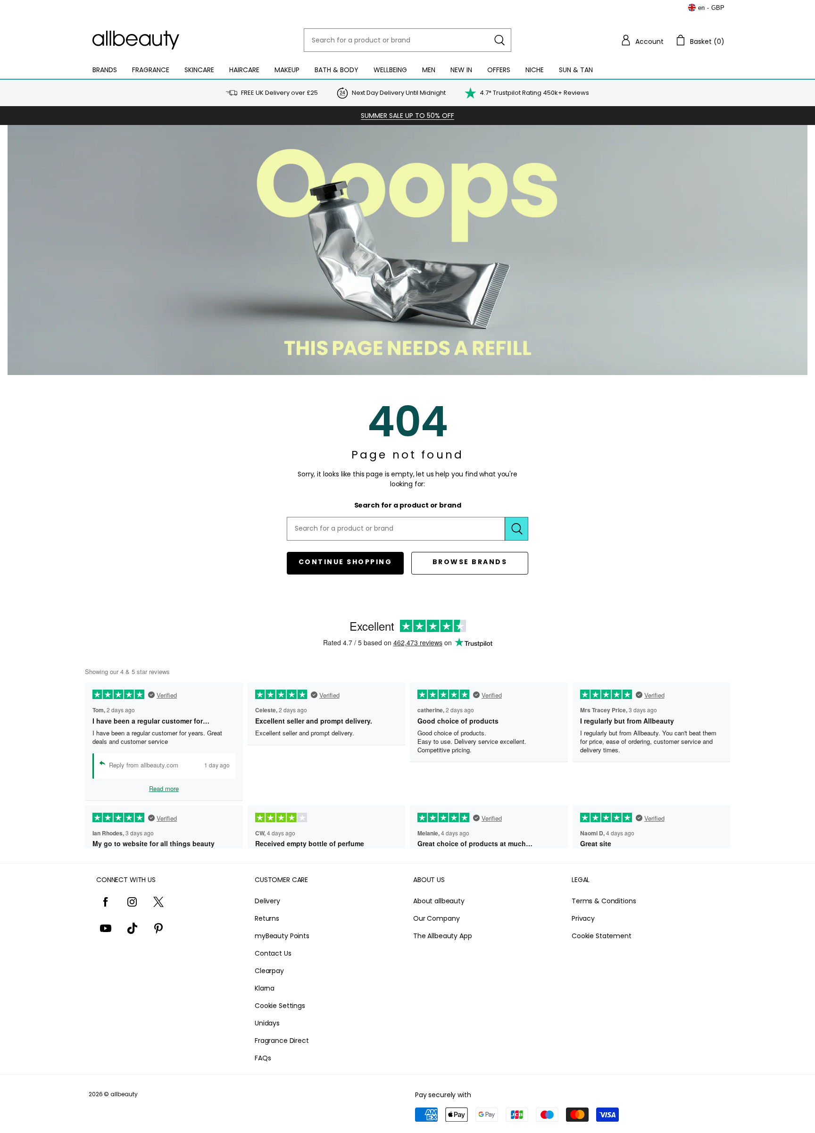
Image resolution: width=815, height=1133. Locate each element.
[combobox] (407, 40)
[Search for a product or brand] (499, 40)
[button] (642, 40)
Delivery (267, 901)
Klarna (264, 988)
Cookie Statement (602, 936)
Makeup (286, 70)
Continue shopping (345, 561)
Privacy (583, 918)
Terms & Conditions (604, 901)
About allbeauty (439, 901)
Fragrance (150, 70)
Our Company (436, 918)
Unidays (267, 1023)
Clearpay (269, 970)
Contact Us (273, 953)
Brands (104, 70)
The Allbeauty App (442, 936)
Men (428, 70)
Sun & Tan (576, 70)
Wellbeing (390, 70)
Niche (534, 70)
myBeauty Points (282, 936)
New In (461, 70)
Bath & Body (336, 70)
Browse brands (469, 561)
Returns (267, 918)
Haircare (244, 70)
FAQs (263, 1058)
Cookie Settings (280, 1005)
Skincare (199, 70)
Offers (498, 70)
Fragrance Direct (282, 1040)
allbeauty (124, 1094)
